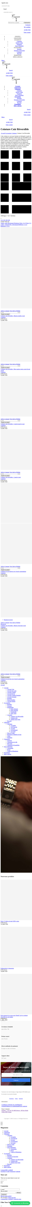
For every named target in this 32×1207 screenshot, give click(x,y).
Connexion (3, 1194)
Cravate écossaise (11, 697)
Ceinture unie (14, 718)
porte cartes (13, 713)
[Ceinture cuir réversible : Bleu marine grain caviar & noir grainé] (16, 341)
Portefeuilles (10, 707)
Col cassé (13, 731)
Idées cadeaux (7, 754)
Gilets (8, 736)
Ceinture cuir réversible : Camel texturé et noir (13, 424)
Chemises (19, 41)
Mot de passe (4, 1191)
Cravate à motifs (11, 692)
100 (7, 220)
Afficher (19, 1192)
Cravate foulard (11, 701)
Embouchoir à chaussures (7, 968)
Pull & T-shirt (19, 43)
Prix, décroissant (14, 224)
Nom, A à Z (23, 223)
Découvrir (3, 624)
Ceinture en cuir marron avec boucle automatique (13, 571)
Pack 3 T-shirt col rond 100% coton (10, 921)
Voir (11, 311)
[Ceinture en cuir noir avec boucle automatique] (16, 651)
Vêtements (6, 722)
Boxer (8, 749)
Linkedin (18, 1171)
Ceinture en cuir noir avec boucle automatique (12, 679)
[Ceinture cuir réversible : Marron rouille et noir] (16, 268)
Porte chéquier (14, 709)
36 (4, 220)
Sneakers (9, 740)
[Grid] (16, 181)
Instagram (12, 1171)
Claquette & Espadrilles (13, 745)
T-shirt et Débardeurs (12, 751)
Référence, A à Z (22, 224)
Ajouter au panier (5, 314)
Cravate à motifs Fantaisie (14, 695)
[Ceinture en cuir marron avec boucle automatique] (16, 523)
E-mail (2, 1189)
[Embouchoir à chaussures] (16, 947)
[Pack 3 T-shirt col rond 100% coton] (16, 900)
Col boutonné (14, 730)
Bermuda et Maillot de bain (14, 734)
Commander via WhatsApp (21, 1203)
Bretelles (19, 49)
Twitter (8, 1171)
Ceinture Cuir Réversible (17, 716)
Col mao (13, 728)
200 (9, 220)
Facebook (3, 1171)
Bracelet (9, 721)
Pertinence (17, 223)
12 (1, 220)
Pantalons (19, 93)
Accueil (3, 685)
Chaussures (7, 739)
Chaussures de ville (12, 742)
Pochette (9, 698)
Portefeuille (13, 712)
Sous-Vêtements (8, 746)
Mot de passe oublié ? (6, 1196)
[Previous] (1, 1181)
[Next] (3, 1181)
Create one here (12, 1197)
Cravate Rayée (11, 694)
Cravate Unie (10, 689)
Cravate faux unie (11, 691)
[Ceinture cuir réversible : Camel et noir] (16, 449)
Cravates (6, 688)
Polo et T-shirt (11, 733)
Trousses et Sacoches (19, 50)
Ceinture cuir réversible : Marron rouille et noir (13, 316)
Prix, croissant (6, 224)
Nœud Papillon (11, 700)
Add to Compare (5, 311)
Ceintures (19, 101)
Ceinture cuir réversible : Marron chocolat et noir (13, 625)
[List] (16, 213)
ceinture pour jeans (15, 719)
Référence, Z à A (5, 226)
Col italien (13, 725)
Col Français (14, 727)
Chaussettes (10, 748)
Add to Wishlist (16, 311)
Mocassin (9, 743)
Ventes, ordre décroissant (7, 223)
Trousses (9, 706)
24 (3, 220)
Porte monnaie (14, 710)
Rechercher (27, 22)
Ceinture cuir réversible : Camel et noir (11, 477)
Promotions (7, 752)
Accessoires (7, 703)
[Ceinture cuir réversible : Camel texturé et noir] (16, 396)
